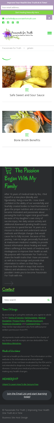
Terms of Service (16, 317)
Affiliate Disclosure (34, 320)
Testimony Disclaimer (12, 323)
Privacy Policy (19, 320)
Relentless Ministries (11, 343)
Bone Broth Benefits (27, 129)
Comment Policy (33, 323)
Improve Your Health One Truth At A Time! (27, 2)
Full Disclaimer (31, 317)
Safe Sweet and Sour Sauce (27, 84)
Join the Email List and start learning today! (27, 395)
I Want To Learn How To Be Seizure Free (20, 384)
